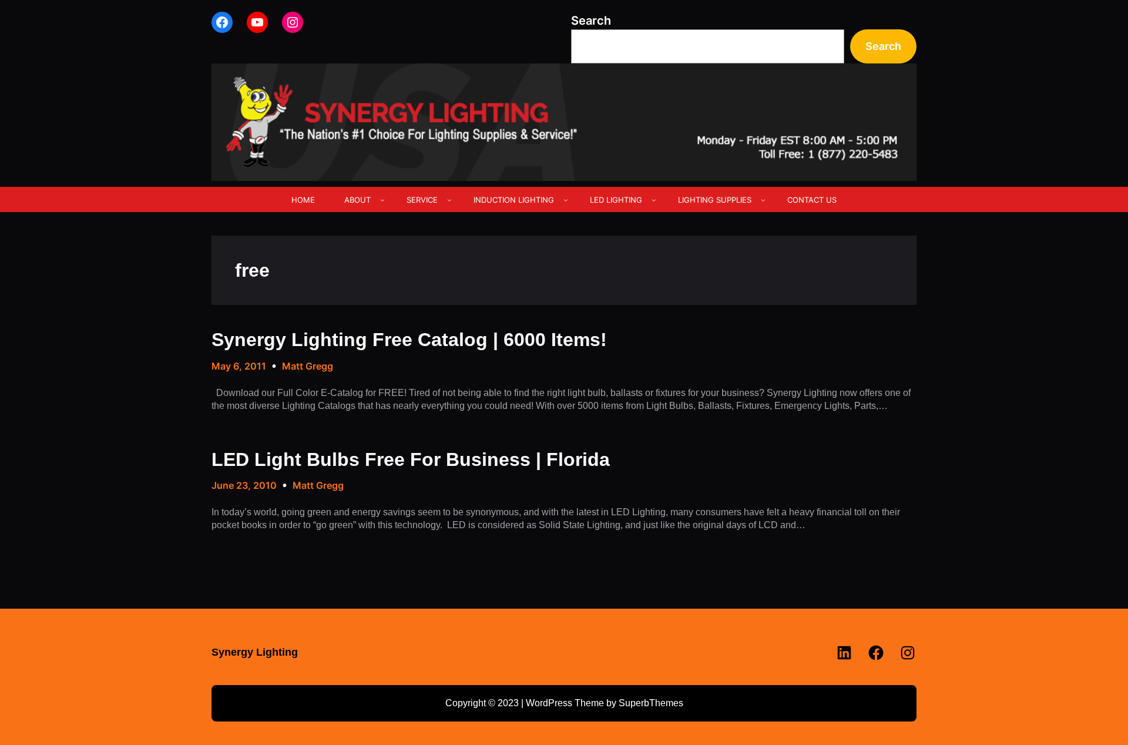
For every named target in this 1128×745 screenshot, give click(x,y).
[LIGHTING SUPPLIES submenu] (763, 199)
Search (591, 21)
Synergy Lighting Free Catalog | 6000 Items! (409, 339)
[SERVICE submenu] (449, 199)
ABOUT (357, 199)
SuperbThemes (651, 703)
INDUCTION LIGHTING (514, 199)
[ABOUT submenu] (382, 199)
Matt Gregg (307, 366)
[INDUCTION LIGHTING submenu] (565, 199)
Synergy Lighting (255, 652)
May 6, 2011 (239, 366)
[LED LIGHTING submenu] (654, 199)
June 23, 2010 (244, 485)
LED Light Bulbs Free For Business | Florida (411, 459)
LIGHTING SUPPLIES (714, 199)
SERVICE (422, 199)
